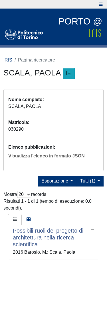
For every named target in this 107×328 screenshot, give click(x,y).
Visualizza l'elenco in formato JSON (46, 155)
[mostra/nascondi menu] (101, 4)
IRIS (7, 60)
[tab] (15, 219)
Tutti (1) (88, 181)
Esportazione (55, 181)
